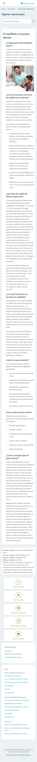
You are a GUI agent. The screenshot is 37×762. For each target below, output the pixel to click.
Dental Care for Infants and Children (16, 682)
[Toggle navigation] (4, 3)
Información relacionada (26, 9)
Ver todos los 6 (9, 717)
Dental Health (9, 686)
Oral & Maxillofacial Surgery (13, 657)
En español (11, 9)
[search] (16, 21)
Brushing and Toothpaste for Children (17, 700)
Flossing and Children (11, 710)
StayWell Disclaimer (24, 755)
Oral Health (8, 713)
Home (3, 9)
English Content (29, 3)
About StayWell (12, 755)
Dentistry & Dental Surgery (13, 654)
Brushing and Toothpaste (13, 676)
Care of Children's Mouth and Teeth (16, 679)
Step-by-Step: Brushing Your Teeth (16, 725)
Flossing (7, 689)
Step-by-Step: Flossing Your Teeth (16, 733)
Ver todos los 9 (9, 692)
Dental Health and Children (13, 703)
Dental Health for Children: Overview (16, 707)
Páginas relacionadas (13, 14)
